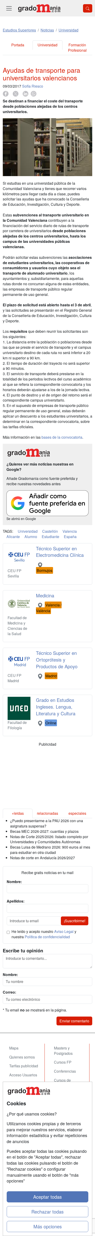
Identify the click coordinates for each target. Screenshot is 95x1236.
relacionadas (47, 813)
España (70, 536)
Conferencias (65, 1071)
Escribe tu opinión (23, 950)
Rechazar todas (47, 1211)
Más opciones (47, 1226)
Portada (17, 45)
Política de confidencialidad (47, 936)
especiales (77, 813)
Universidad (47, 45)
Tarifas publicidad (23, 1065)
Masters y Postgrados (63, 1050)
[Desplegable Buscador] (87, 8)
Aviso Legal (64, 931)
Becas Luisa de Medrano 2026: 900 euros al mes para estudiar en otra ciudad (50, 849)
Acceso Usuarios (23, 1075)
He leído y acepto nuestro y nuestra (44, 934)
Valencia (69, 531)
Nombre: (10, 974)
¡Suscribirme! (74, 920)
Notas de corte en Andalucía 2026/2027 (42, 857)
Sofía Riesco (32, 86)
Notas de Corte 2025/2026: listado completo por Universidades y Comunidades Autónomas (49, 839)
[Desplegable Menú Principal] (9, 8)
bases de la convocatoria (62, 437)
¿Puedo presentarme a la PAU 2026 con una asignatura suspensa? (46, 823)
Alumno (30, 536)
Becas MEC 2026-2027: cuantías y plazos (44, 831)
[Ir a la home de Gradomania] (39, 8)
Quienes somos (22, 1057)
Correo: (9, 992)
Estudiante (50, 536)
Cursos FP (62, 1062)
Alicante (13, 536)
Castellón (50, 531)
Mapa (13, 1048)
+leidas (18, 813)
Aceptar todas (47, 1196)
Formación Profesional (77, 47)
